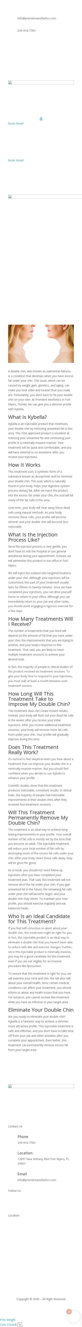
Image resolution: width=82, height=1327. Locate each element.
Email (22, 1173)
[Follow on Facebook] (63, 44)
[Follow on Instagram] (70, 44)
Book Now (16, 123)
